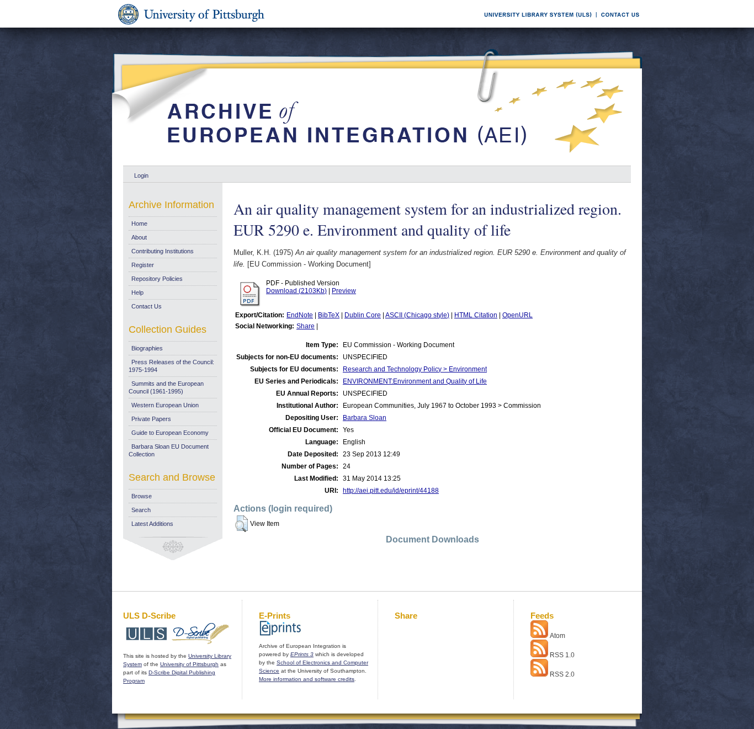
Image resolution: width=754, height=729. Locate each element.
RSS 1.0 (562, 655)
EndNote (299, 315)
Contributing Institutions (162, 251)
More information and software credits (306, 679)
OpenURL (517, 315)
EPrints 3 (302, 654)
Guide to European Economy (170, 432)
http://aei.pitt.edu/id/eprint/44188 (391, 490)
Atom (557, 636)
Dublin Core (362, 315)
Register (142, 265)
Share (305, 326)
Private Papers (151, 419)
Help (137, 292)
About (139, 237)
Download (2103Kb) (296, 291)
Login (141, 175)
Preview (344, 291)
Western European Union (165, 405)
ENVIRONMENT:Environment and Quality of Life (415, 381)
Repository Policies (157, 278)
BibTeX (328, 315)
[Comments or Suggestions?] (617, 26)
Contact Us (146, 306)
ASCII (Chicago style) (417, 315)
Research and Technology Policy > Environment (415, 369)
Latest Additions (152, 523)
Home (139, 223)
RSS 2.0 (562, 674)
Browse (141, 496)
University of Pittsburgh (189, 664)
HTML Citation (475, 315)
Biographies (147, 348)
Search (141, 510)
